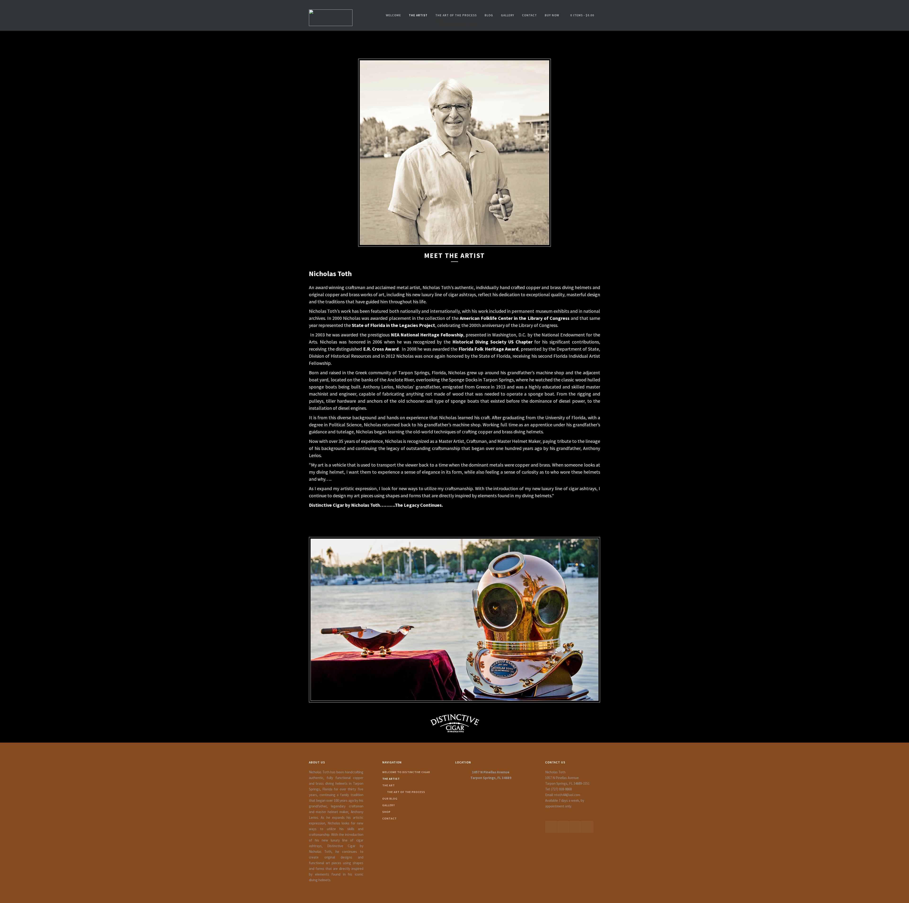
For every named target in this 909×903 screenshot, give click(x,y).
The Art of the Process (456, 15)
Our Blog (389, 798)
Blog (489, 15)
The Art (388, 785)
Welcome (393, 15)
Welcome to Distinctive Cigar (406, 772)
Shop (386, 812)
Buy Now (552, 15)
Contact (529, 15)
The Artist (418, 15)
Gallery (507, 15)
